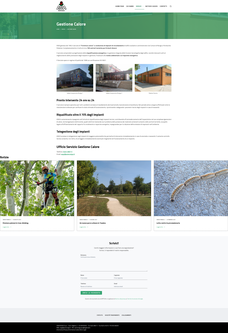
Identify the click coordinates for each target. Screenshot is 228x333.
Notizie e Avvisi (151, 6)
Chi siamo (130, 6)
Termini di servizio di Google (135, 299)
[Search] (170, 6)
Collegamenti (126, 315)
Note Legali (83, 330)
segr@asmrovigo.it (68, 154)
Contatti (163, 6)
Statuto (100, 315)
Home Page (119, 6)
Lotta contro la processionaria (168, 223)
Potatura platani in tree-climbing (15, 223)
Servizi (138, 6)
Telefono (83, 284)
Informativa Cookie (73, 330)
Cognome (117, 275)
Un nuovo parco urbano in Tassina (93, 223)
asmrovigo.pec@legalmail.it (82, 328)
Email (115, 284)
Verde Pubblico (7, 219)
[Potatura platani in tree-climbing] (37, 188)
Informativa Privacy (62, 330)
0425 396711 (67, 152)
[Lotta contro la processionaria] (191, 188)
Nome (82, 275)
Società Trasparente (112, 315)
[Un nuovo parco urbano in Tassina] (114, 188)
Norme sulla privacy (120, 299)
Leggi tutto (6, 227)
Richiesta (83, 255)
